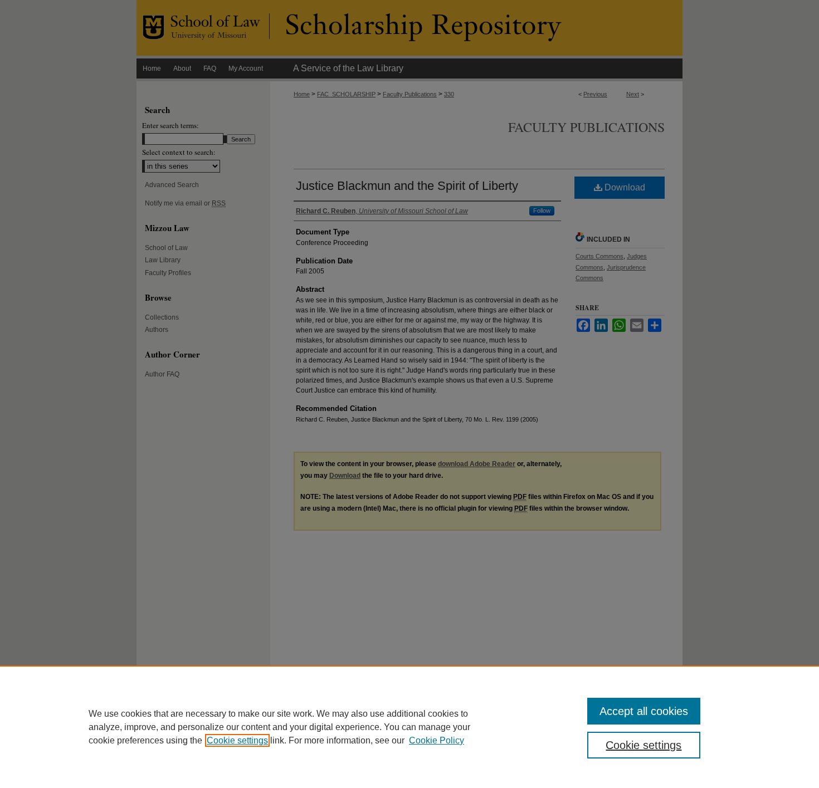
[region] (409, 726)
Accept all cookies (643, 711)
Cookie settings (237, 740)
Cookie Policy (436, 740)
